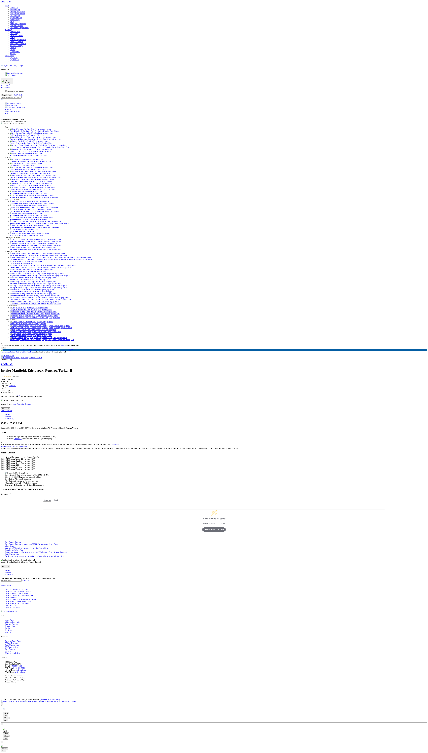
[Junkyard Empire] (14, 73)
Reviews (13, 48)
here (62, 345)
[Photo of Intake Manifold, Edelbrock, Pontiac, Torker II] (21, 358)
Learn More (114, 444)
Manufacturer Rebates (17, 14)
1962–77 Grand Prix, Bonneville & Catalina (20, 599)
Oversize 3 (12, 386)
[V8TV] (10, 75)
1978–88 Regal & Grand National (17, 603)
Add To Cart (5, 408)
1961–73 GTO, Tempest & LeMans (18, 591)
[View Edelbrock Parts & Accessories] (7, 356)
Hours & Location (16, 36)
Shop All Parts (6, 95)
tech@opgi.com (19, 672)
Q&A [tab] (56, 500)
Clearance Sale (15, 52)
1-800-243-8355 (19, 668)
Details (7, 414)
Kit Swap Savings (16, 46)
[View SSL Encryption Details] (49, 701)
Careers (12, 50)
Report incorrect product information (14, 446)
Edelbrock (7, 364)
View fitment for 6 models (22, 404)
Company (8, 30)
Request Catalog (15, 32)
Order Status (9, 620)
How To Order (15, 16)
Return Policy (15, 20)
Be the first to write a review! (214, 529)
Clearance (8, 651)
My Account (9, 56)
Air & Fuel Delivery (14, 352)
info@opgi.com (20, 670)
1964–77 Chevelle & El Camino (16, 589)
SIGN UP (25, 580)
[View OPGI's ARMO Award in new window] (67, 701)
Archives (13, 54)
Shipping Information (17, 12)
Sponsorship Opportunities (19, 28)
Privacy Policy (55, 699)
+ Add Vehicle (17, 95)
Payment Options (16, 18)
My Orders (13, 58)
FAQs (12, 22)
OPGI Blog (14, 34)
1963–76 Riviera (11, 597)
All (6, 352)
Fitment (8, 416)
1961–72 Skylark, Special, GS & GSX (19, 593)
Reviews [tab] (47, 500)
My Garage (5, 85)
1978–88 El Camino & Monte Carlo (18, 601)
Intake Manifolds (28, 352)
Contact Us (14, 8)
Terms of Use (44, 699)
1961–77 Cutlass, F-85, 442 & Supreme (19, 595)
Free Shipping (15, 10)
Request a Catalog (6, 585)
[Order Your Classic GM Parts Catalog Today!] (9, 611)
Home (3, 352)
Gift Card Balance (16, 26)
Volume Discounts (16, 42)
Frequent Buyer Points (18, 40)
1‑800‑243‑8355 (6, 2)
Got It (3, 348)
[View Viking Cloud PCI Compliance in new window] (13, 701)
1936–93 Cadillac (11, 605)
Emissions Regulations (18, 24)
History (12, 38)
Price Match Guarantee (18, 44)
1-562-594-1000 (16, 666)
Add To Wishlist (6, 411)
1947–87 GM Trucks (12, 607)
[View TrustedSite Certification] (32, 701)
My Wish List (14, 60)
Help (7, 6)
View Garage (5, 87)
